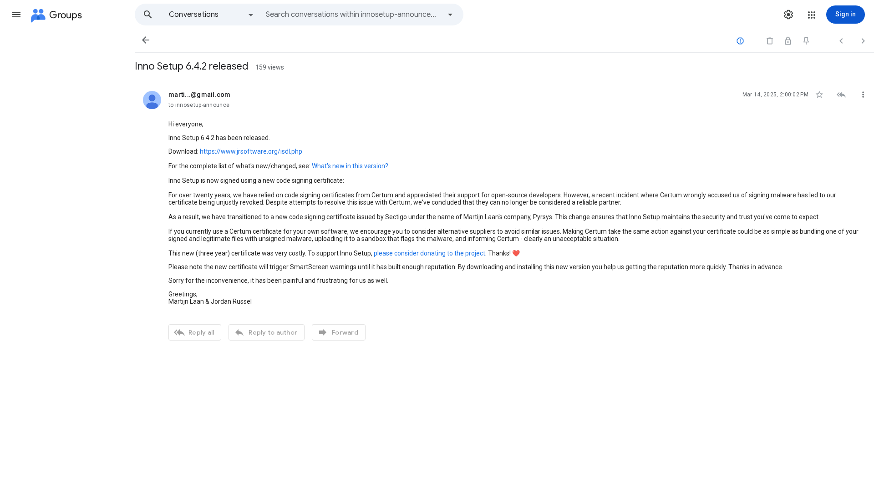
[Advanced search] (450, 14)
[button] (16, 14)
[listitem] (504, 214)
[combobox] (353, 14)
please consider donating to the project (429, 253)
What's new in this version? (350, 166)
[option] (212, 14)
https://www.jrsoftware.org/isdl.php (251, 151)
